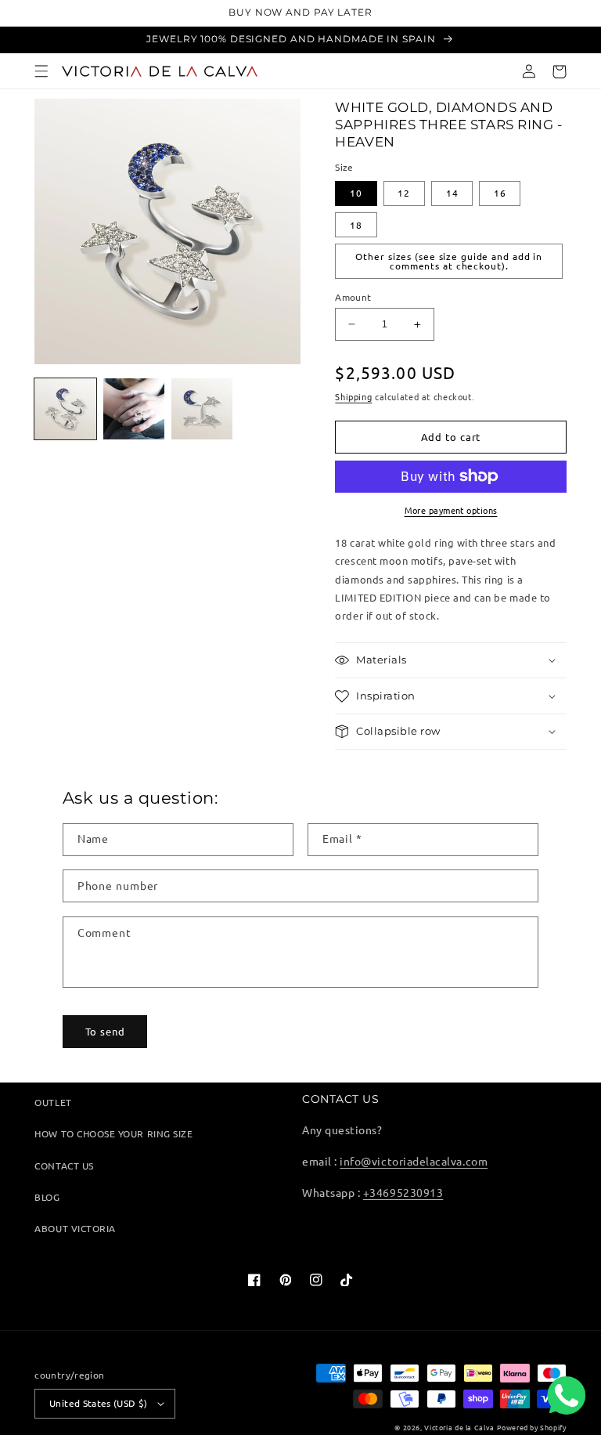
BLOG (46, 1197)
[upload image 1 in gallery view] (64, 408)
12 (404, 192)
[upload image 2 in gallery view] (133, 408)
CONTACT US (63, 1165)
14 (452, 192)
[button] (42, 71)
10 (356, 192)
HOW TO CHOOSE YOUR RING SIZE (113, 1133)
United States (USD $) (98, 1403)
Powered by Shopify (531, 1427)
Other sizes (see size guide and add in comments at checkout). (448, 261)
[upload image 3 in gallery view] (201, 408)
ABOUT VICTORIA (74, 1228)
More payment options (451, 510)
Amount (353, 297)
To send (105, 1031)
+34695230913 (403, 1192)
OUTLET (52, 1102)
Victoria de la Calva (459, 1427)
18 (356, 225)
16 (500, 192)
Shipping (353, 396)
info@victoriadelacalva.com (414, 1161)
